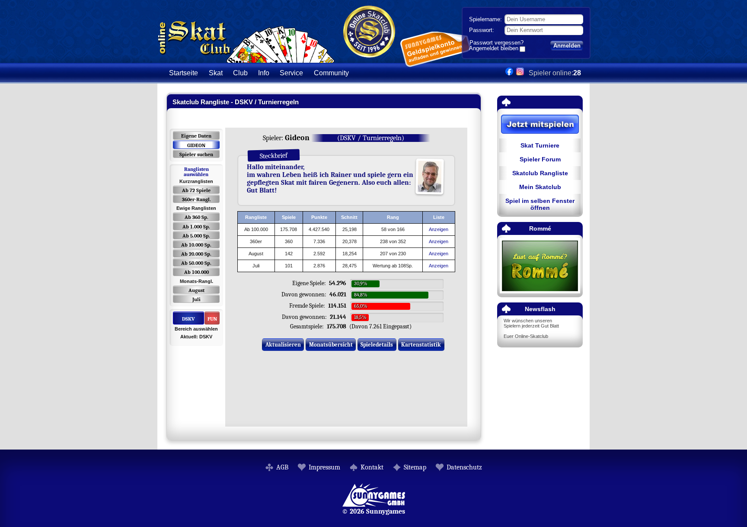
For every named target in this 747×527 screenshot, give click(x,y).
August (196, 290)
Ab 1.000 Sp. (196, 227)
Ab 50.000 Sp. (196, 263)
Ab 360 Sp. (196, 217)
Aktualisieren (283, 344)
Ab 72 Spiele (196, 190)
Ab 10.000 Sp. (196, 245)
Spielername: (485, 19)
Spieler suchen (196, 154)
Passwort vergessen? (496, 42)
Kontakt (372, 467)
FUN (212, 319)
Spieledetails (377, 344)
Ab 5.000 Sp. (196, 236)
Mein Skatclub (540, 186)
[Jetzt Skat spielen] (540, 124)
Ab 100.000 (196, 272)
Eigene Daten (196, 136)
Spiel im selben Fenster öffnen (540, 204)
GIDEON (196, 145)
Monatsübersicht (331, 344)
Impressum (324, 467)
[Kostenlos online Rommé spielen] (540, 266)
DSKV (188, 319)
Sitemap (415, 467)
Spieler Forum (540, 159)
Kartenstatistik (421, 344)
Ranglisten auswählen (196, 171)
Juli (196, 299)
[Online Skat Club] (246, 58)
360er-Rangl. (196, 199)
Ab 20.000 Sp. (196, 254)
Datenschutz (464, 467)
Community (331, 73)
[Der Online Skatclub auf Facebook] (509, 73)
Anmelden (567, 45)
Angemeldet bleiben (493, 48)
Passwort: (481, 30)
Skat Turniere (539, 145)
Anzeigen (438, 229)
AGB (282, 467)
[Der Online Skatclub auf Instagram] (520, 73)
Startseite (183, 73)
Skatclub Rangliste (540, 173)
